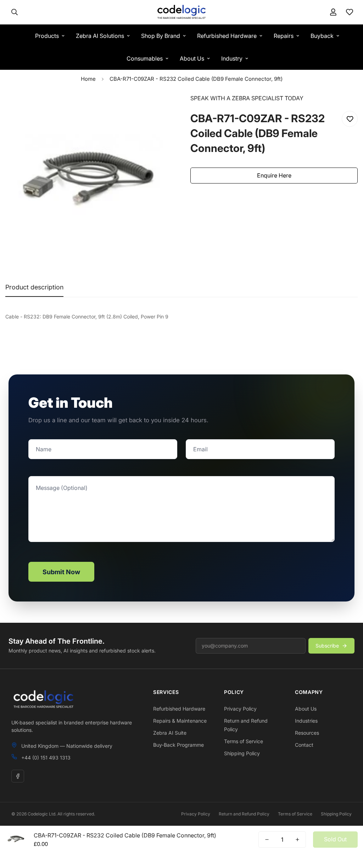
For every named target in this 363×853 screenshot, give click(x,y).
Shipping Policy (242, 753)
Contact (304, 745)
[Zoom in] (158, 109)
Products (47, 35)
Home (88, 78)
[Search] (14, 12)
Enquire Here (274, 175)
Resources (307, 733)
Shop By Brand (160, 35)
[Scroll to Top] (349, 814)
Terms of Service (243, 741)
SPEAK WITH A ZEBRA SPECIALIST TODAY (246, 98)
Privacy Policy (240, 709)
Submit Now (61, 572)
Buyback (322, 35)
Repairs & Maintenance (180, 721)
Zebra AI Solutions (100, 35)
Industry (231, 58)
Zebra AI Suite (169, 733)
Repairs (284, 35)
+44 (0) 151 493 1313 (46, 758)
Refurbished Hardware (227, 35)
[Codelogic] (181, 12)
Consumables (145, 58)
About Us (192, 58)
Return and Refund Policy (244, 814)
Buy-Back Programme (178, 745)
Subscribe (327, 646)
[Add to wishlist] (350, 119)
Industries (306, 721)
